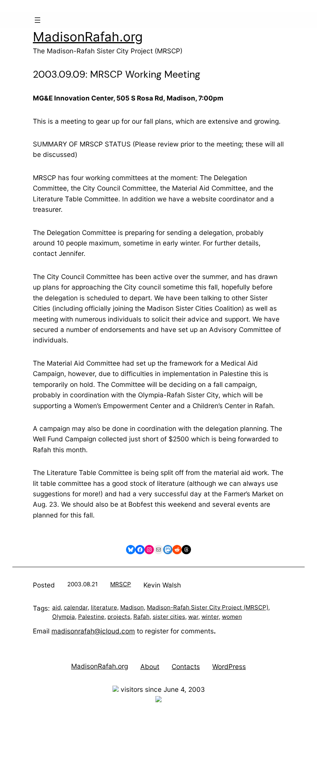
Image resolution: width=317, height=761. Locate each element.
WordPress (229, 666)
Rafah (141, 616)
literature (104, 607)
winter (210, 616)
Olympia (63, 616)
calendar (76, 607)
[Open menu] (37, 20)
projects (118, 616)
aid (56, 607)
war (193, 616)
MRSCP (120, 584)
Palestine (91, 616)
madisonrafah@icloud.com (93, 631)
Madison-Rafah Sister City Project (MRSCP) (207, 607)
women (232, 616)
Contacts (186, 666)
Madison (132, 607)
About (149, 666)
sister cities (169, 616)
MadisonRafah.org (88, 36)
